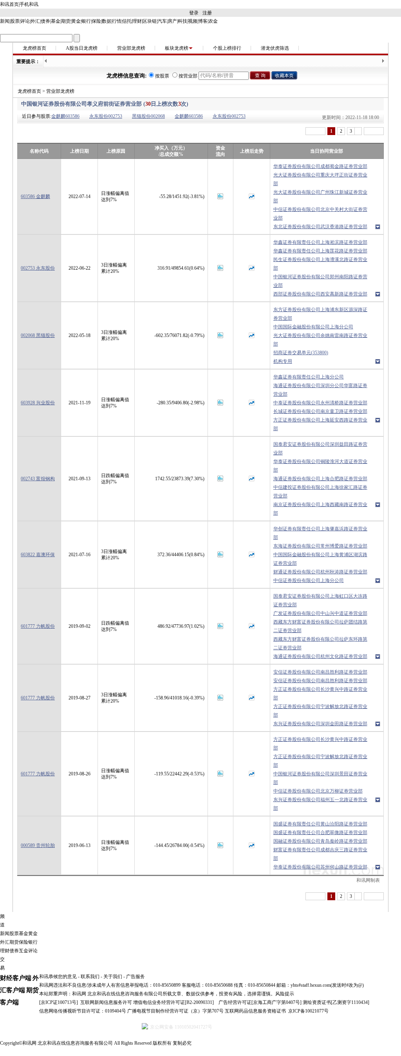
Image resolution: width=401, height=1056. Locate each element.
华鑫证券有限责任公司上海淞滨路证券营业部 (320, 242)
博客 (203, 21)
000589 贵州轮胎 (38, 845)
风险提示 (284, 994)
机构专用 (282, 361)
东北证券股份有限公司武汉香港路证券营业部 (320, 226)
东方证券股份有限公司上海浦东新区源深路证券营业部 (320, 314)
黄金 (76, 21)
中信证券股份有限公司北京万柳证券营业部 (318, 791)
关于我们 (112, 976)
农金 (213, 21)
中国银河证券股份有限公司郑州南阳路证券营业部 (320, 281)
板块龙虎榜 (176, 48)
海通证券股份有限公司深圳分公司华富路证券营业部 (320, 390)
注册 (207, 13)
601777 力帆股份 (38, 626)
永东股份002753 (105, 116)
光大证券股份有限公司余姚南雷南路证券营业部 (320, 340)
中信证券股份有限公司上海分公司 (308, 580)
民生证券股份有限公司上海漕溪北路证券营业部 (320, 264)
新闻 (4, 21)
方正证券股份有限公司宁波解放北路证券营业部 (320, 711)
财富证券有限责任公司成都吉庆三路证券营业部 (320, 854)
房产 (172, 21)
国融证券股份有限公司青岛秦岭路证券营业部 (320, 841)
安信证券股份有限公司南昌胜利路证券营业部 (320, 672)
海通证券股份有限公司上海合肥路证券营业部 (320, 478)
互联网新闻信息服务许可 (106, 1002)
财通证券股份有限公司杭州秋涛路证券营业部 (320, 572)
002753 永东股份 (38, 268)
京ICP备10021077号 (308, 1011)
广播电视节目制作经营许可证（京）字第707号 (175, 1011)
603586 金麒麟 (35, 196)
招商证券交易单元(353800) (300, 352)
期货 (65, 21)
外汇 (35, 21)
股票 (15, 21)
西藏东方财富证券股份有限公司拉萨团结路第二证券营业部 (320, 626)
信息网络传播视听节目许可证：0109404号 (82, 1011)
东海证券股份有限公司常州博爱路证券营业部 (320, 546)
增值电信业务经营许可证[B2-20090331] (173, 1002)
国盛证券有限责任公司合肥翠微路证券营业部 (320, 832)
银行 (86, 21)
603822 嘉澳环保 (38, 554)
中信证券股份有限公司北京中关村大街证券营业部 (320, 214)
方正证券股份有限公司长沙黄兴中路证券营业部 (320, 694)
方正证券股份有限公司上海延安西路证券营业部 (320, 424)
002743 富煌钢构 (38, 478)
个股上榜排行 (227, 48)
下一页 (373, 131)
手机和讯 (29, 4)
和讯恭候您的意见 (58, 976)
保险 (96, 21)
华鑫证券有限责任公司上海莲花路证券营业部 (320, 251)
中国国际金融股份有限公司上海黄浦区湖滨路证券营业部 (320, 559)
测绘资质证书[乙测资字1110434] (336, 1002)
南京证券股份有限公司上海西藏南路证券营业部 (320, 509)
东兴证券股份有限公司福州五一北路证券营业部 (320, 804)
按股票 (162, 76)
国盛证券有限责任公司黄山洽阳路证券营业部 (320, 824)
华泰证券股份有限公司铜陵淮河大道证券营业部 (320, 466)
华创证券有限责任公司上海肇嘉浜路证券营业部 (320, 533)
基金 (55, 21)
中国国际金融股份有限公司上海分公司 (313, 327)
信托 (127, 21)
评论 (25, 21)
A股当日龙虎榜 (82, 48)
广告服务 (135, 976)
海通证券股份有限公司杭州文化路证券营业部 (320, 656)
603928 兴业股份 (38, 402)
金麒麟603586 (65, 116)
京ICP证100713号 (58, 1002)
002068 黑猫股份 (38, 335)
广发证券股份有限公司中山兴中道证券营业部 (320, 613)
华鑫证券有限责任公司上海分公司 (308, 377)
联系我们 (90, 976)
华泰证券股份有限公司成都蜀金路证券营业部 (320, 166)
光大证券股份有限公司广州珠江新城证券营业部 (320, 196)
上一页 (315, 131)
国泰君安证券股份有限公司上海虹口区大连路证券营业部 (320, 600)
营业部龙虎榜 (131, 48)
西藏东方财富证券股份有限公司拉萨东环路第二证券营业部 (320, 643)
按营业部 (188, 76)
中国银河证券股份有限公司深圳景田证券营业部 (320, 778)
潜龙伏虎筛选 (275, 48)
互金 (23, 950)
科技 (182, 21)
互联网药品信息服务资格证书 (255, 1011)
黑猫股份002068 (148, 116)
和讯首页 (9, 4)
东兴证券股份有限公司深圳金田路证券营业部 (320, 723)
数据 (106, 21)
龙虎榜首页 (34, 48)
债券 (45, 21)
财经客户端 (15, 978)
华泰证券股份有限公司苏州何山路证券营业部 (320, 867)
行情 (116, 21)
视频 (192, 21)
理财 (137, 21)
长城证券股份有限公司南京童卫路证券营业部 (320, 411)
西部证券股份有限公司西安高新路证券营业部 (320, 294)
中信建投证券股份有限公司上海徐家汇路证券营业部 (320, 492)
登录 (194, 13)
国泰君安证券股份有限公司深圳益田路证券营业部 (320, 449)
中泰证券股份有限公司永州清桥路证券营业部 (320, 402)
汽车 (162, 21)
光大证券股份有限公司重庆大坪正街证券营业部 (320, 179)
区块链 (150, 21)
